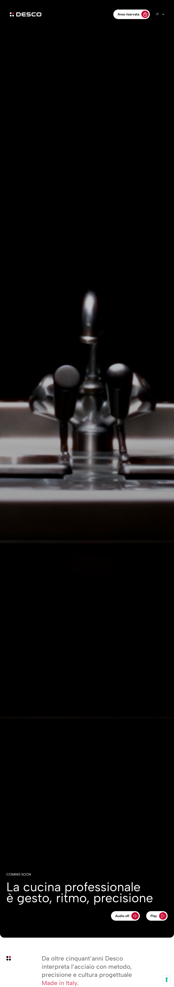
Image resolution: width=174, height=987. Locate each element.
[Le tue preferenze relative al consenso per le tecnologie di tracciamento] (167, 980)
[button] (125, 916)
